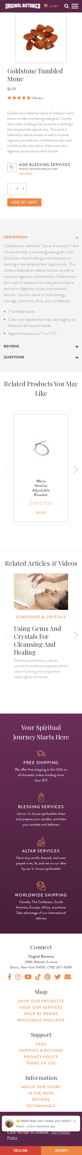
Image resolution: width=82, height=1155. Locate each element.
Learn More (26, 173)
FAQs (41, 1044)
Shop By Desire (41, 1013)
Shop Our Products (41, 1001)
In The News (41, 1093)
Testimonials (41, 1106)
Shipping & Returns (41, 1050)
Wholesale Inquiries (41, 1020)
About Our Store (41, 1087)
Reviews (41, 1099)
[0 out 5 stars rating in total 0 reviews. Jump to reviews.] (41, 503)
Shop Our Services (40, 1007)
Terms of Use (41, 1063)
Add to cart (24, 202)
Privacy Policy (41, 1056)
